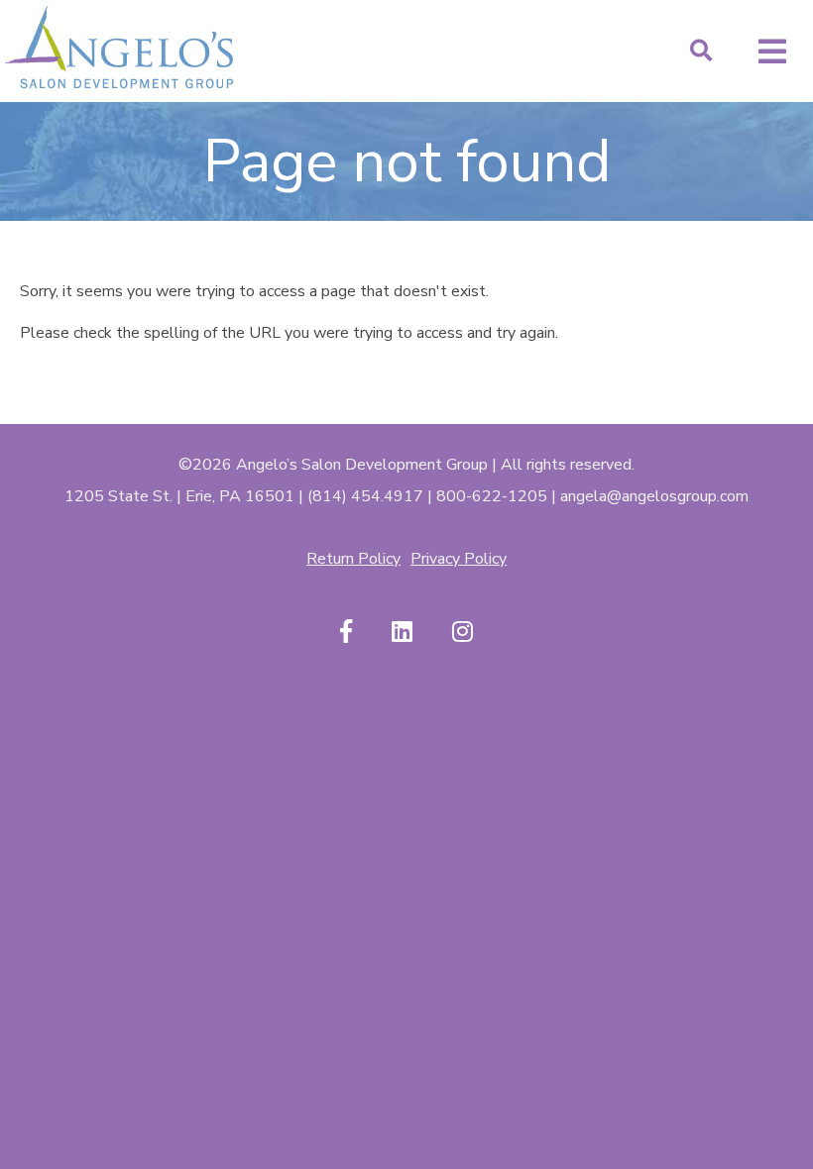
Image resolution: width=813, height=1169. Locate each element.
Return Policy (353, 559)
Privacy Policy (458, 559)
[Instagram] (462, 632)
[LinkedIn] (402, 632)
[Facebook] (346, 632)
